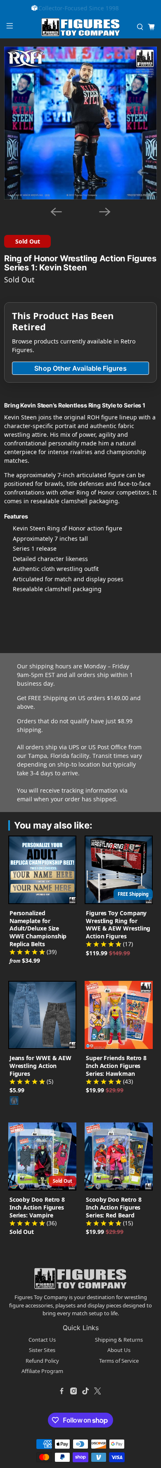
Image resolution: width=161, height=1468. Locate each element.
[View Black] (14, 1100)
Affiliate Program (42, 1371)
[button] (15, 217)
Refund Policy (42, 1360)
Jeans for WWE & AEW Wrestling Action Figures (40, 1065)
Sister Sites (42, 1350)
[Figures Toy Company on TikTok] (85, 1391)
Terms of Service (119, 1360)
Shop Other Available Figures (80, 368)
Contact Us (42, 1339)
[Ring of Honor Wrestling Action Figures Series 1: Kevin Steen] (80, 123)
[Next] (105, 212)
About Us (118, 1350)
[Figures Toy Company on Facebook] (61, 1391)
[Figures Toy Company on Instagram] (73, 1391)
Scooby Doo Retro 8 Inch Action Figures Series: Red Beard (114, 1207)
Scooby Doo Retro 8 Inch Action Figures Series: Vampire (37, 1207)
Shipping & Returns (119, 1339)
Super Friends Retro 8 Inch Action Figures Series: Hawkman (116, 1065)
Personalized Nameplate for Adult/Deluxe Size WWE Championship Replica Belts (38, 928)
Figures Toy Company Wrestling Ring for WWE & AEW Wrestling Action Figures (118, 924)
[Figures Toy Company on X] (97, 1391)
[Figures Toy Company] (80, 27)
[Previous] (56, 212)
